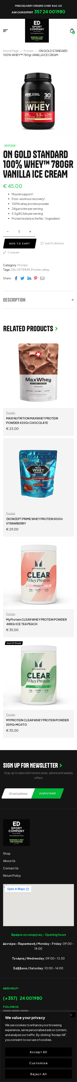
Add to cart (19, 243)
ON (13, 269)
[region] (38, 1046)
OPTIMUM (23, 269)
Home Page (11, 51)
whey (45, 269)
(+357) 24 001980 (22, 998)
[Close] (72, 1014)
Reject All (38, 1074)
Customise (38, 1063)
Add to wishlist (54, 243)
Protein (29, 51)
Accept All (38, 1052)
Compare (13, 252)
